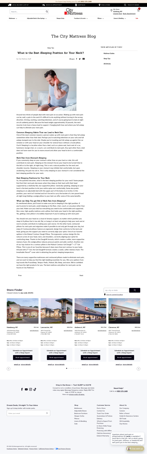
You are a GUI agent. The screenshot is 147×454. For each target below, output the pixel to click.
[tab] (66, 368)
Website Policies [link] (23, 448)
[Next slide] (138, 369)
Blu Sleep (58, 262)
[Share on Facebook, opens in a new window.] (76, 59)
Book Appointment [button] (129, 14)
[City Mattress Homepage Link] (73, 11)
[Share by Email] (83, 59)
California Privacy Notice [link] (46, 448)
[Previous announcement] (9, 2)
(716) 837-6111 (79, 334)
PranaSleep (32, 262)
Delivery (99, 419)
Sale (75, 424)
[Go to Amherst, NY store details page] (90, 311)
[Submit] (47, 413)
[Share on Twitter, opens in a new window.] (80, 59)
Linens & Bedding (80, 421)
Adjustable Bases (80, 411)
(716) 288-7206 (45, 334)
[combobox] (29, 11)
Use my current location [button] (114, 295)
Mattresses (78, 408)
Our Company (124, 408)
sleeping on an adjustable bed (27, 191)
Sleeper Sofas (79, 416)
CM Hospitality (124, 421)
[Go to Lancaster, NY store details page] (56, 311)
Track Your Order (103, 413)
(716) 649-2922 (11, 334)
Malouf (51, 262)
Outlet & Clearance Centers (129, 416)
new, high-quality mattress (31, 211)
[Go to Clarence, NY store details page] (124, 311)
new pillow (31, 214)
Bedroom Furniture (80, 413)
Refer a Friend (124, 413)
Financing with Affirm (104, 431)
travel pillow (75, 143)
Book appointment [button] (23, 357)
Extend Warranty (103, 436)
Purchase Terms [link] (12, 448)
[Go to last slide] (8, 369)
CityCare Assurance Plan (105, 433)
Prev (20, 275)
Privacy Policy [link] (33, 448)
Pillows (76, 419)
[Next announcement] (137, 2)
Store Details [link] (26, 364)
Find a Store (101, 408)
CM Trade (122, 419)
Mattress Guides (108, 53)
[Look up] (134, 290)
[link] (18, 5)
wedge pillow (39, 196)
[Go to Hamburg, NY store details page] (23, 311)
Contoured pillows (30, 229)
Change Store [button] (117, 14)
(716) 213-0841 (113, 334)
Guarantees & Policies (104, 416)
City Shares (123, 424)
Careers (122, 411)
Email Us (17, 364)
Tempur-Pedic (42, 262)
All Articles (107, 64)
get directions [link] (34, 330)
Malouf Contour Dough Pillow (38, 234)
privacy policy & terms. (77, 394)
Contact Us (101, 411)
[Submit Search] (47, 11)
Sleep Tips (106, 58)
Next (82, 275)
